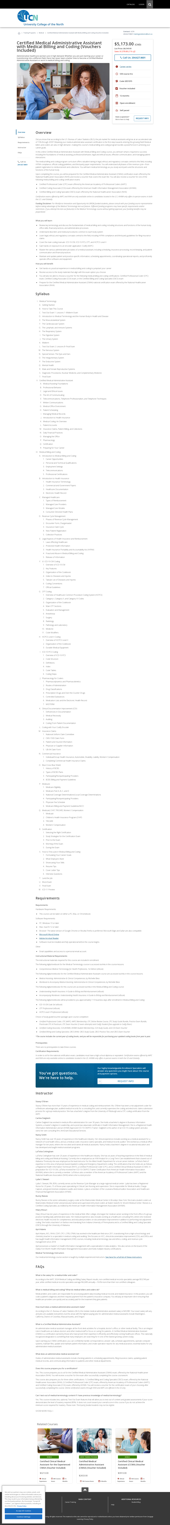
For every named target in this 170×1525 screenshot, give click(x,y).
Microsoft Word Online (49, 934)
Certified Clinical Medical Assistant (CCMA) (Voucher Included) (131, 1464)
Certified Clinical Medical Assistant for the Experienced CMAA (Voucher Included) (55, 1464)
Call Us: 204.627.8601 (133, 57)
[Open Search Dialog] (150, 4)
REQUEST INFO (142, 118)
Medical (41, 33)
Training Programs (29, 33)
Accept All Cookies (23, 1511)
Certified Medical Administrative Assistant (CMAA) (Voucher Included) (92, 1464)
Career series (125, 66)
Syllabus (21, 137)
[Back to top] (85, 1499)
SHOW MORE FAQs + (44, 1411)
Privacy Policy (88, 1519)
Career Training (70, 1502)
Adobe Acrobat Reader (49, 938)
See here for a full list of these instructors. (123, 1257)
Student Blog (135, 1502)
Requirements (23, 142)
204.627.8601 (22, 165)
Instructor (22, 147)
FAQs (20, 152)
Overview (21, 132)
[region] (23, 1504)
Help (112, 1505)
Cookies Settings (23, 1517)
